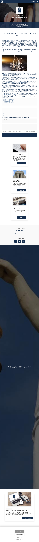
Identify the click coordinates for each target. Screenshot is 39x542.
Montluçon (4, 112)
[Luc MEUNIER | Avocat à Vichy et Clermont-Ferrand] (2, 2)
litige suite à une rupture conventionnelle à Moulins (15, 82)
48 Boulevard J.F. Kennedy (19, 24)
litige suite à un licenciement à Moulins (9, 94)
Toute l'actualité (27, 518)
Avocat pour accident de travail (8, 101)
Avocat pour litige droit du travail (8, 104)
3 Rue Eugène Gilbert (19, 25)
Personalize (20, 537)
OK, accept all (19, 531)
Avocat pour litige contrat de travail (8, 103)
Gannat (4, 111)
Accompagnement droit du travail (8, 100)
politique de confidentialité (31, 132)
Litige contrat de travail (18, 154)
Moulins (4, 113)
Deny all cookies (20, 534)
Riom (4, 114)
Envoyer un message (19, 233)
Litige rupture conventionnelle (17, 181)
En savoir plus (21, 163)
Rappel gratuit (33, 1)
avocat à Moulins (10, 40)
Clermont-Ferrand (5, 108)
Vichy (4, 115)
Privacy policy (20, 539)
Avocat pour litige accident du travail (8, 102)
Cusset (4, 110)
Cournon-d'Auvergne (6, 109)
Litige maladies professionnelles (17, 208)
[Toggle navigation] (37, 1)
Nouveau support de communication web (16, 510)
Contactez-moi (19, 26)
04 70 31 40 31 (19, 23)
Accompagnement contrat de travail (8, 99)
